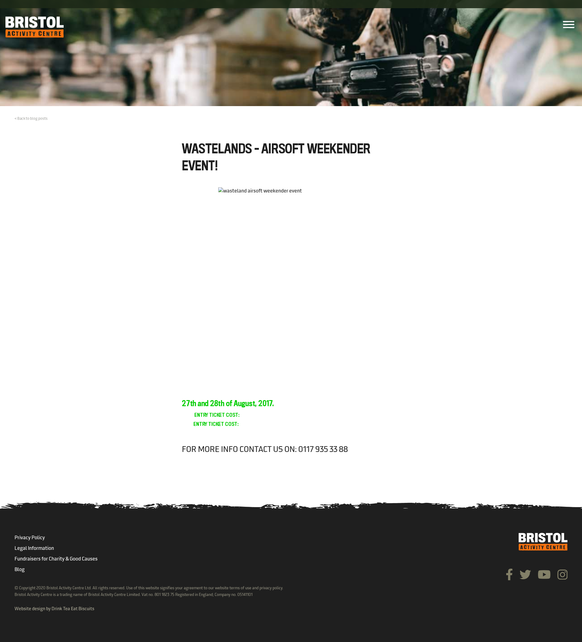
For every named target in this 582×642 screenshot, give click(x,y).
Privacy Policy (30, 538)
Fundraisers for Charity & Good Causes (56, 559)
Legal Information (34, 548)
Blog (20, 569)
